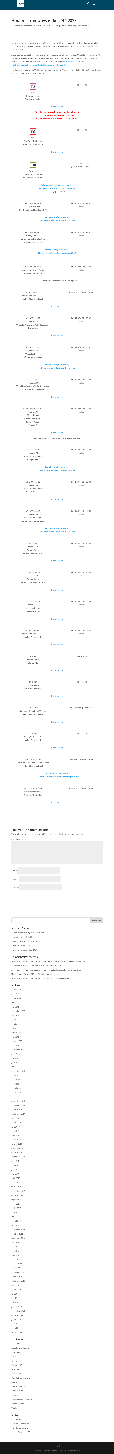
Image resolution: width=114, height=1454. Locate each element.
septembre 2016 (18, 1238)
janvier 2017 (16, 1225)
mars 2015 (16, 1302)
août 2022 (15, 1054)
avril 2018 (15, 1178)
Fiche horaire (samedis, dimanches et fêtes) (57, 220)
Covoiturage (16, 1352)
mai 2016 (15, 1251)
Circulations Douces (20, 1348)
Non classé (16, 1373)
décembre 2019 (18, 1101)
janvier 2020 (16, 1097)
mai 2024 (15, 1002)
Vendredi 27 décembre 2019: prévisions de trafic (65, 961)
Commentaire (18, 839)
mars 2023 (16, 1037)
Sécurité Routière (18, 1386)
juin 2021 (15, 1062)
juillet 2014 (16, 1319)
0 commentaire (82, 25)
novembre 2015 (18, 1272)
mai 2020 (15, 1084)
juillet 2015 (16, 1289)
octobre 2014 (17, 1315)
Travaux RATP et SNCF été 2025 (25, 941)
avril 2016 (15, 1255)
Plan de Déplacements (21, 1378)
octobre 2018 (17, 1152)
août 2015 (15, 1285)
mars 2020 (16, 1088)
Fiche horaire (57, 106)
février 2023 (16, 1041)
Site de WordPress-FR (20, 1432)
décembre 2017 (18, 1191)
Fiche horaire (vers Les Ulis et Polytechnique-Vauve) (57, 776)
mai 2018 (15, 1174)
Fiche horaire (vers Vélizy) (57, 773)
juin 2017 (15, 1212)
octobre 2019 (17, 1109)
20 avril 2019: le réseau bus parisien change (62, 970)
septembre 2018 (18, 1156)
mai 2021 (15, 1067)
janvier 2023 (16, 1045)
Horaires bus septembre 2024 (24, 950)
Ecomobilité (16, 1365)
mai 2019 (15, 1131)
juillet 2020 (16, 1075)
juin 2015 (15, 1294)
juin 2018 (15, 1169)
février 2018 (16, 1187)
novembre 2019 (18, 1105)
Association (16, 1343)
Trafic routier (17, 1390)
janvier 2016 (16, 1268)
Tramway (15, 1395)
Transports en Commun (64, 25)
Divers (14, 1361)
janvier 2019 (16, 1144)
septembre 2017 (18, 1199)
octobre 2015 (17, 1276)
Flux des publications (20, 1423)
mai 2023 (15, 1028)
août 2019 (15, 1118)
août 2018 (15, 1161)
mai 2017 (15, 1216)
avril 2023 (15, 1032)
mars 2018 (16, 1182)
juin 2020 (15, 1079)
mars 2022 (16, 1058)
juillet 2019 (16, 1122)
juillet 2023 (16, 1020)
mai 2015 (15, 1298)
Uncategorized (17, 1403)
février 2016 (16, 1264)
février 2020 (16, 1092)
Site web (15, 887)
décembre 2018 (18, 1148)
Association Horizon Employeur (28, 25)
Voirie (14, 1408)
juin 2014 (15, 1323)
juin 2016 (15, 1246)
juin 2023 (15, 1024)
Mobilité (15, 1369)
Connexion (16, 1419)
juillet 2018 (16, 1165)
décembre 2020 (18, 1071)
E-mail (14, 879)
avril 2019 (15, 1135)
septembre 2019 (18, 1114)
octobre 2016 (17, 1234)
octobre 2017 (17, 1195)
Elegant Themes (50, 1450)
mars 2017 (16, 1221)
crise (13, 1356)
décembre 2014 (18, 1311)
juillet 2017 (16, 1208)
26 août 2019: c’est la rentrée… (57, 978)
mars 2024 (16, 1007)
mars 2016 (16, 1259)
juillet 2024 (16, 998)
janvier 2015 (16, 1306)
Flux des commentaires (21, 1428)
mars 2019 (16, 1139)
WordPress (75, 1450)
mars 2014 (16, 1328)
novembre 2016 (18, 1229)
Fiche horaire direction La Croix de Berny (57, 188)
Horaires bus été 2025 (20, 945)
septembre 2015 (18, 1281)
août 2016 (15, 1242)
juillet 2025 (16, 989)
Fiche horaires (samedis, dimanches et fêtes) (57, 253)
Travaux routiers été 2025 (22, 937)
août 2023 (15, 1015)
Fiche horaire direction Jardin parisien (57, 185)
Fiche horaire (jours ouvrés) (57, 217)
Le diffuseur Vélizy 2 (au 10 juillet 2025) (28, 932)
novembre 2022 (18, 1049)
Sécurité (14, 1382)
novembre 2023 (18, 1011)
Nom (14, 870)
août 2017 (15, 1204)
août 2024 (15, 994)
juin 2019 (15, 1127)
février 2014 (16, 1332)
